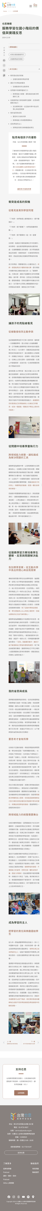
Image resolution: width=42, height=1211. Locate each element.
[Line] (4, 70)
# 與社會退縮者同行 (17, 54)
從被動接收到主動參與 (21, 86)
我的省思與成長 (16, 113)
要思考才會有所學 (19, 116)
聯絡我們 (35, 1172)
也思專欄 (15, 11)
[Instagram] (4, 65)
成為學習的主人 (16, 124)
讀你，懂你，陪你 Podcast (9, 1177)
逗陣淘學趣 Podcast (7, 1170)
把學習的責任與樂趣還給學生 (23, 127)
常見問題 (35, 1168)
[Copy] (4, 75)
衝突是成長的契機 (16, 75)
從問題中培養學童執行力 (19, 90)
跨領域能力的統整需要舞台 (22, 120)
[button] (25, 6)
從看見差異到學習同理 (21, 79)
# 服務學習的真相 (16, 59)
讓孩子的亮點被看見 (17, 83)
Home (5, 11)
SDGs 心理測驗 (8, 1183)
